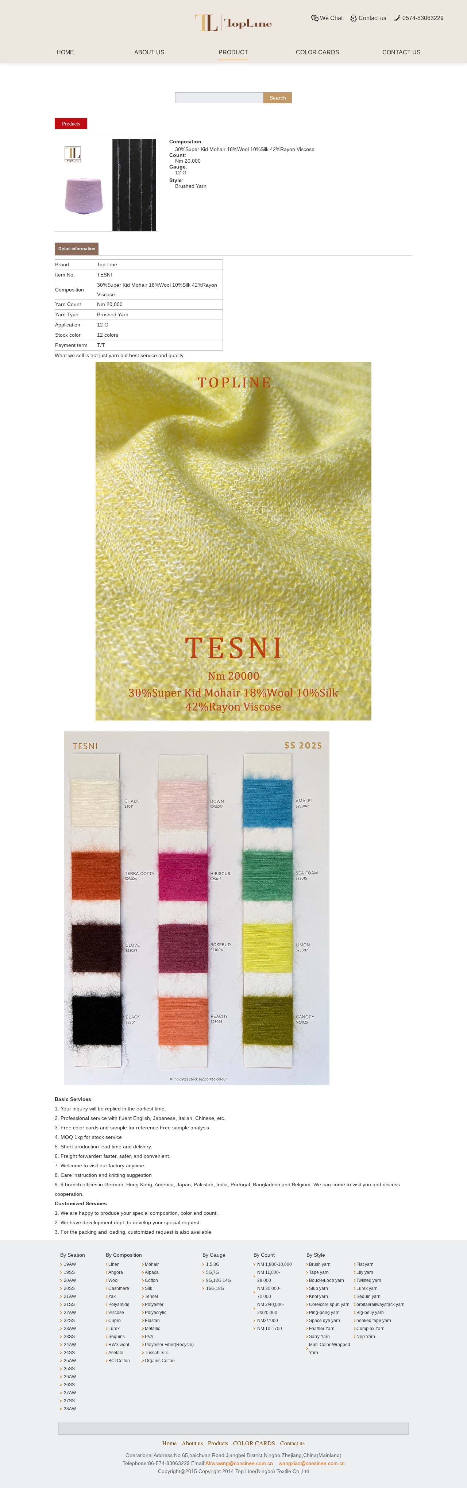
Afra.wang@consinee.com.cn (239, 1463)
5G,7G (212, 1272)
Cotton (151, 1280)
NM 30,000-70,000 (269, 1292)
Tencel (151, 1296)
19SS (69, 1272)
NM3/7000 (267, 1320)
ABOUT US (149, 52)
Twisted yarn (368, 1280)
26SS (69, 1384)
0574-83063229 (423, 18)
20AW (70, 1280)
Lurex (114, 1328)
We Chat (331, 18)
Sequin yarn (368, 1296)
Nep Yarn (365, 1336)
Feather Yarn (322, 1328)
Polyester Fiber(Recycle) (169, 1344)
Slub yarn (318, 1288)
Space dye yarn (324, 1320)
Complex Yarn (370, 1328)
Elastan (152, 1320)
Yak (112, 1296)
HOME (65, 52)
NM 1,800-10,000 (274, 1264)
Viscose (116, 1312)
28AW (70, 1408)
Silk (148, 1288)
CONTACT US (401, 52)
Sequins (116, 1336)
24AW (70, 1344)
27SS (69, 1400)
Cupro (114, 1320)
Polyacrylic (155, 1312)
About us (192, 1443)
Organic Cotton (160, 1360)
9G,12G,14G (218, 1280)
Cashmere (118, 1288)
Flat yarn (365, 1264)
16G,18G (215, 1288)
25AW (70, 1360)
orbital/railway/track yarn (380, 1304)
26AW (70, 1376)
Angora (115, 1272)
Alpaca (152, 1272)
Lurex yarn (367, 1288)
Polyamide (119, 1304)
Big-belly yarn (370, 1312)
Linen (114, 1264)
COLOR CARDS (317, 52)
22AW (70, 1312)
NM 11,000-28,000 (268, 1276)
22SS (69, 1320)
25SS (69, 1368)
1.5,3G (212, 1264)
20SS (69, 1288)
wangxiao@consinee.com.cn (312, 1463)
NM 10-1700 (269, 1328)
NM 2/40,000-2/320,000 (270, 1308)
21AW (70, 1296)
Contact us (372, 18)
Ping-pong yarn (324, 1312)
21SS (69, 1304)
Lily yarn (364, 1272)
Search (278, 98)
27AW (70, 1392)
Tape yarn (319, 1272)
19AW (70, 1264)
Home (169, 1443)
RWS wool (118, 1344)
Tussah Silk (156, 1352)
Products (71, 123)
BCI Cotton (119, 1360)
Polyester (154, 1304)
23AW (70, 1328)
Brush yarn (320, 1264)
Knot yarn (318, 1296)
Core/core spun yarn (329, 1304)
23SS (69, 1336)
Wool (113, 1280)
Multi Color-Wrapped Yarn (329, 1348)
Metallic (152, 1328)
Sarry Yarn (319, 1336)
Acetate (115, 1352)
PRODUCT (233, 52)
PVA (149, 1336)
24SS (69, 1352)
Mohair (152, 1264)
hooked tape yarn (373, 1320)
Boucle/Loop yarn (326, 1280)
